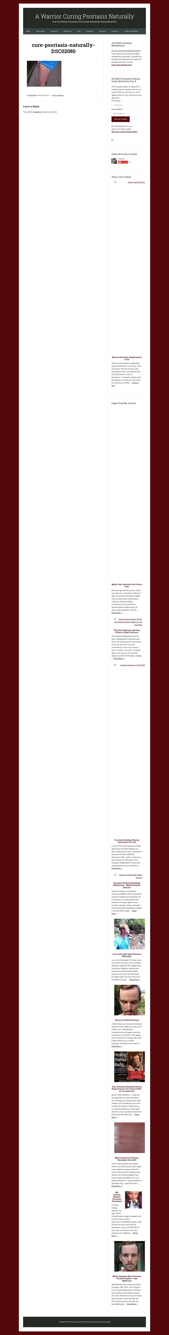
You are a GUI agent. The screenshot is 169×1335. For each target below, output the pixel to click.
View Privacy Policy (89, 1322)
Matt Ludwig (106, 1322)
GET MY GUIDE (120, 119)
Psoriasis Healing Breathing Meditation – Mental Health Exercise (126, 885)
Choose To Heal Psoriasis (127, 1020)
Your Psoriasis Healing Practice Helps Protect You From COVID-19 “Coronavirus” (127, 1088)
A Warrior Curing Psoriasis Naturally (84, 16)
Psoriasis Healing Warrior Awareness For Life (126, 841)
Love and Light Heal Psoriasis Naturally (127, 955)
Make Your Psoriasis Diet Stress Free (127, 585)
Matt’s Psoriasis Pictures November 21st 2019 (127, 1159)
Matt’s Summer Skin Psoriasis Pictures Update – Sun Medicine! (127, 1278)
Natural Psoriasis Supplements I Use (127, 358)
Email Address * (118, 109)
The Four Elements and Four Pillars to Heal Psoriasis (127, 631)
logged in (37, 112)
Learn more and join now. (122, 65)
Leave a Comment (58, 95)
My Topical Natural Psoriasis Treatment (117, 1196)
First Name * (116, 101)
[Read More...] (117, 613)
